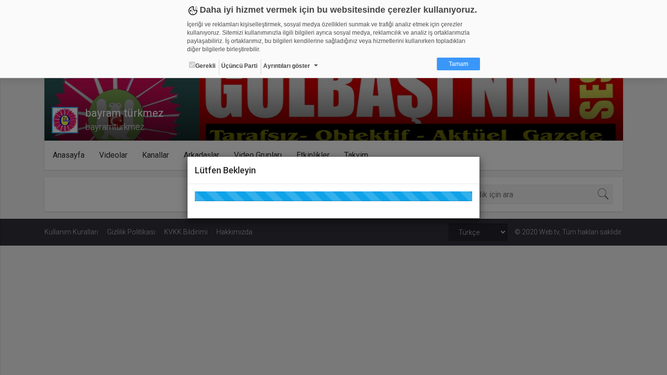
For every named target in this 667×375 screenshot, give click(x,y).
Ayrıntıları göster (286, 65)
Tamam (458, 64)
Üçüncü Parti (239, 65)
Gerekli (205, 65)
